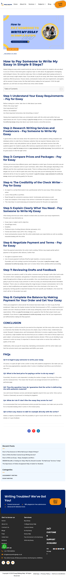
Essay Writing (13, 49)
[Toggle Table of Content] (60, 89)
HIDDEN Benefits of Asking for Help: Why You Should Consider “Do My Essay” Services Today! (31, 461)
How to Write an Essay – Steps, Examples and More (18, 458)
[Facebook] (29, 431)
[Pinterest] (33, 431)
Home (16, 4)
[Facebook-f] (3, 562)
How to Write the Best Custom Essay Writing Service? (19, 455)
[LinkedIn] (38, 431)
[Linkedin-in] (13, 562)
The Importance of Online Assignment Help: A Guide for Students (22, 464)
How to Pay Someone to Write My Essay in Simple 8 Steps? (20, 452)
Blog (49, 4)
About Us (23, 4)
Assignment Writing (9, 475)
